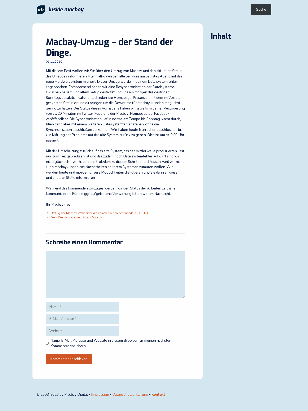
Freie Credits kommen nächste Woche (76, 217)
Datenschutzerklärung (130, 394)
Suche (261, 9)
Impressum (100, 394)
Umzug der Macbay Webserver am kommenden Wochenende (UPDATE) (99, 213)
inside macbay (66, 9)
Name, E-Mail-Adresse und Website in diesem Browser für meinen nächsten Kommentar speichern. (110, 343)
